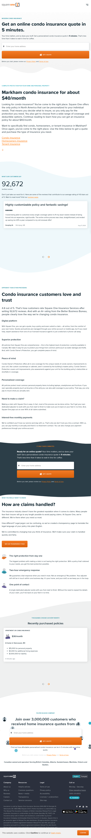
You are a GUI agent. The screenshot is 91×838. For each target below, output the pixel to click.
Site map (43, 800)
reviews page (33, 197)
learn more (56, 833)
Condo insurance (11, 137)
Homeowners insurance (14, 140)
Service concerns (25, 800)
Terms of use (45, 787)
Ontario (81, 762)
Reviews (7, 793)
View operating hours (77, 790)
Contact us (8, 800)
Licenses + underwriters (49, 797)
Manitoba (73, 762)
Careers (7, 797)
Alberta (53, 762)
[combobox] (45, 46)
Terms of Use (43, 61)
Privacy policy (45, 790)
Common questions (26, 790)
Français (84, 776)
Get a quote (47, 55)
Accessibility (45, 793)
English (76, 776)
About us (7, 787)
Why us (6, 790)
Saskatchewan (62, 762)
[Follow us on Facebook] (76, 806)
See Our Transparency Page (15, 544)
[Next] (49, 257)
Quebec (45, 765)
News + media (23, 793)
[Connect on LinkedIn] (86, 806)
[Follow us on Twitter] (80, 806)
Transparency (23, 797)
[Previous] (43, 257)
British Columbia (42, 762)
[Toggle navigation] (87, 5)
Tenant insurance (11, 143)
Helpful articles (24, 787)
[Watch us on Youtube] (83, 806)
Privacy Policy (31, 61)
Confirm (83, 833)
